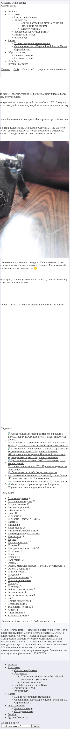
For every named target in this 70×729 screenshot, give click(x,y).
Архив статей (24, 621)
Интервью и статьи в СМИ (23, 518)
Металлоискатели (18, 542)
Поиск (22, 2)
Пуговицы (14, 586)
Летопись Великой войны (22, 530)
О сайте (12, 714)
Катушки (13, 524)
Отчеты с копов (16, 568)
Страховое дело (16, 603)
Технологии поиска (19, 606)
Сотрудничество (23, 711)
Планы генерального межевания (32, 696)
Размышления (15, 592)
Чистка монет (15, 612)
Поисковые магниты (19, 580)
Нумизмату (14, 559)
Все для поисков (17, 504)
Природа (13, 583)
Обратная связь (16, 705)
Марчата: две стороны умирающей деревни (32, 487)
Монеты (12, 545)
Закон (11, 513)
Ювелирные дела (17, 615)
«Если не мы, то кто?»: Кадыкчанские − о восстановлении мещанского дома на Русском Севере (37, 479)
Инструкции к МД (24, 688)
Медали (12, 539)
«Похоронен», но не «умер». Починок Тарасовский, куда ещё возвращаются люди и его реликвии (37, 456)
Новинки (13, 557)
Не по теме (14, 551)
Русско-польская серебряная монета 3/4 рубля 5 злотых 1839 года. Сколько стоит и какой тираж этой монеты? (38, 444)
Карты (11, 521)
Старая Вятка (8, 5)
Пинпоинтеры (16, 571)
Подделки (13, 574)
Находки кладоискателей (22, 548)
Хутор (11, 609)
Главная (12, 664)
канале (37, 93)
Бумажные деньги (18, 498)
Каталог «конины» (31, 682)
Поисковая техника (18, 577)
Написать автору (23, 708)
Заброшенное (15, 510)
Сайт (10, 598)
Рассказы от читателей (20, 595)
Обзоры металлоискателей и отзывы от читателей (35, 565)
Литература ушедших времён (24, 533)
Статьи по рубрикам (25, 670)
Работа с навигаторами (20, 589)
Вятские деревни (17, 507)
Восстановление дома (20, 501)
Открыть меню (9, 2)
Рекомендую (21, 690)
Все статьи (14, 667)
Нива (11, 554)
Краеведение (15, 527)
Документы (20, 673)
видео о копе (58, 93)
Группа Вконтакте (18, 717)
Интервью (13, 516)
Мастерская (14, 536)
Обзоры (12, 562)
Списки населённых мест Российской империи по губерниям (42, 678)
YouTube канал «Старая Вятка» (31, 685)
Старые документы (18, 600)
